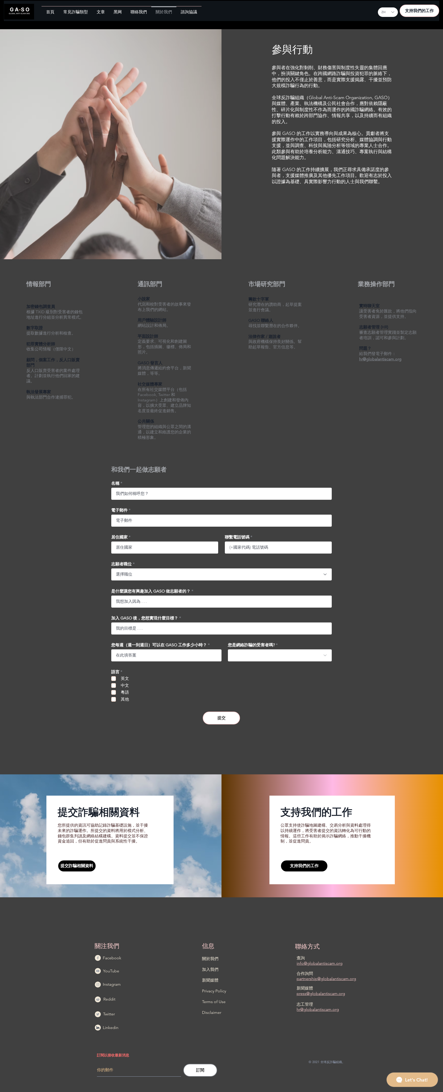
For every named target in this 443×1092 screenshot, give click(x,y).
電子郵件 (119, 510)
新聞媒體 (210, 980)
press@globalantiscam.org (321, 993)
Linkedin (110, 1027)
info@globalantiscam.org (320, 963)
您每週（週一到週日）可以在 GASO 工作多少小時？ (159, 645)
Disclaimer (211, 1012)
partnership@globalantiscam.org (326, 978)
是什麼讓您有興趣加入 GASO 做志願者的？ (150, 591)
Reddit (109, 999)
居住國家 (119, 537)
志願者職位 (121, 564)
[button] (75, 9)
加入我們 (210, 969)
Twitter (109, 1014)
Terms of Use (214, 1001)
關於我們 (210, 958)
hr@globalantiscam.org (380, 359)
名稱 (115, 483)
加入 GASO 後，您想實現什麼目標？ (144, 618)
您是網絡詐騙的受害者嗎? (251, 645)
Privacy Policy (214, 991)
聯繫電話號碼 (237, 537)
